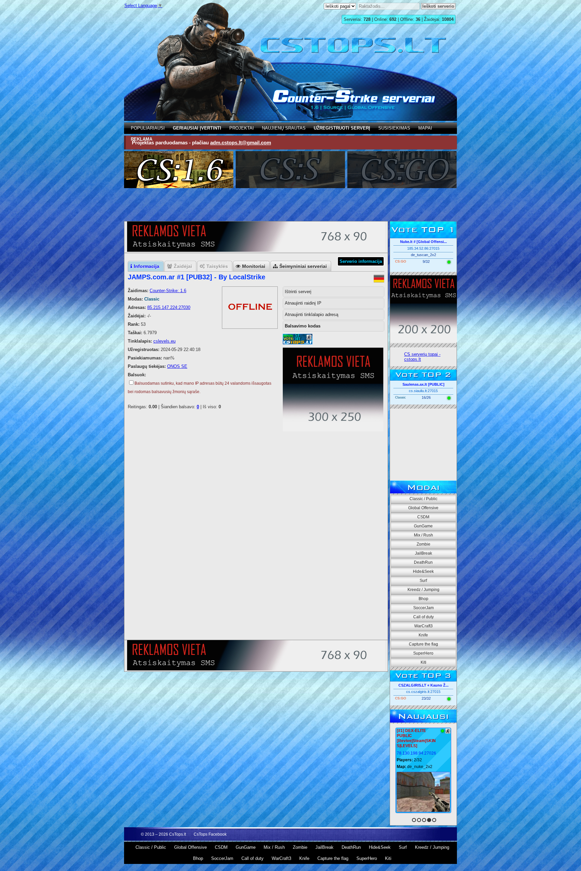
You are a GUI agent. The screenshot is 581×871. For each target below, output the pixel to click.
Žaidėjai (183, 266)
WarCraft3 (423, 626)
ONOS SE (177, 366)
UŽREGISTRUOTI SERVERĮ (342, 128)
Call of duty (423, 617)
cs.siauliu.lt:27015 (423, 391)
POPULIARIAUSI (148, 128)
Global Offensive (423, 508)
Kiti (423, 662)
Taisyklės (217, 266)
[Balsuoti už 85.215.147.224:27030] (297, 342)
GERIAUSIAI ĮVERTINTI (197, 128)
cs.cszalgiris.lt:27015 (423, 692)
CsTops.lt (177, 834)
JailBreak (423, 553)
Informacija (146, 266)
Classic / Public (423, 498)
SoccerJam (423, 607)
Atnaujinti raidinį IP (303, 303)
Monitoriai (253, 266)
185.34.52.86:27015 (423, 248)
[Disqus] (256, 551)
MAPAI (425, 128)
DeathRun (423, 562)
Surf (423, 580)
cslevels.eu (164, 341)
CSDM (423, 517)
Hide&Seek (423, 571)
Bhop (423, 598)
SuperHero (423, 653)
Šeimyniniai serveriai (303, 266)
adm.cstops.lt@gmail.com (240, 142)
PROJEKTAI (241, 128)
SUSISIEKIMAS (394, 128)
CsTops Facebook (210, 834)
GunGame (423, 526)
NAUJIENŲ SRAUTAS (284, 128)
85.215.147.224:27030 (168, 307)
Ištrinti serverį (298, 291)
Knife (423, 635)
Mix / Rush (423, 535)
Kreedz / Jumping (423, 589)
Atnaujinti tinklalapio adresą (311, 314)
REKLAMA (141, 139)
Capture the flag (423, 644)
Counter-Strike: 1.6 (168, 290)
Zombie (423, 544)
